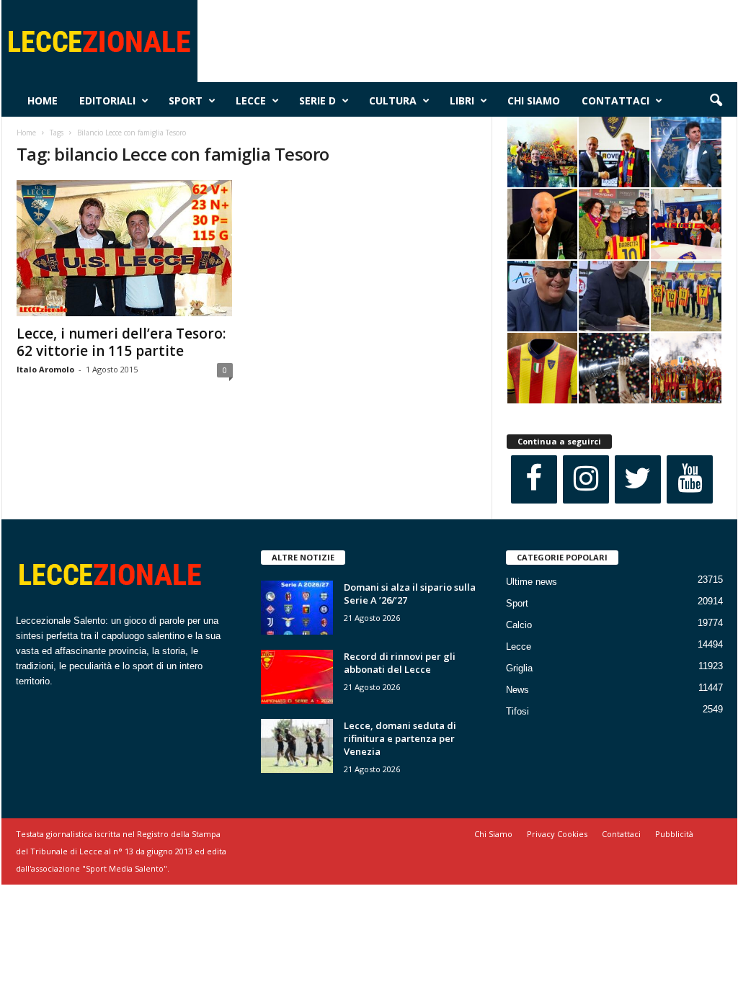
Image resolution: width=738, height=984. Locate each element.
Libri (462, 100)
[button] (716, 101)
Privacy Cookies (557, 833)
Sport (186, 100)
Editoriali (107, 100)
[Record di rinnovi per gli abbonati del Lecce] (297, 677)
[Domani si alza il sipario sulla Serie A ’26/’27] (297, 608)
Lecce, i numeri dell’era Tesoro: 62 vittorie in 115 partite (121, 342)
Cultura (393, 100)
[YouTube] (690, 479)
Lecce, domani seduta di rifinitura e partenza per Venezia (400, 738)
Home (42, 100)
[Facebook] (534, 479)
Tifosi (517, 711)
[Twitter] (638, 479)
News (517, 689)
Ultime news (531, 581)
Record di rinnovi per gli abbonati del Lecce (399, 663)
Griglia (519, 668)
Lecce (251, 100)
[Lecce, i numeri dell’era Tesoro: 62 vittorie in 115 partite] (125, 248)
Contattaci (615, 100)
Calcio (519, 625)
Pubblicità (674, 833)
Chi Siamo (533, 100)
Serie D (317, 100)
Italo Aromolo (45, 369)
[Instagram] (586, 479)
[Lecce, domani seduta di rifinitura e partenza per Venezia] (297, 746)
